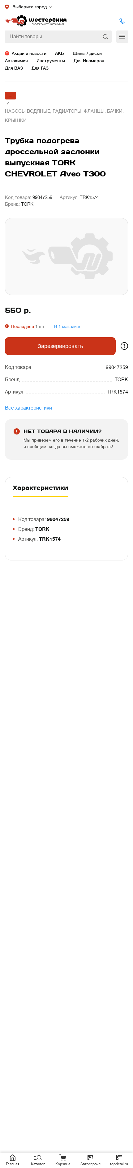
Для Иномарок (89, 60)
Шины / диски (87, 53)
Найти (105, 36)
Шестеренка (35, 21)
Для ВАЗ (14, 68)
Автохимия (16, 60)
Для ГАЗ (40, 68)
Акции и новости (29, 53)
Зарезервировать (60, 346)
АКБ (59, 53)
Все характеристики (28, 408)
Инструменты (50, 60)
